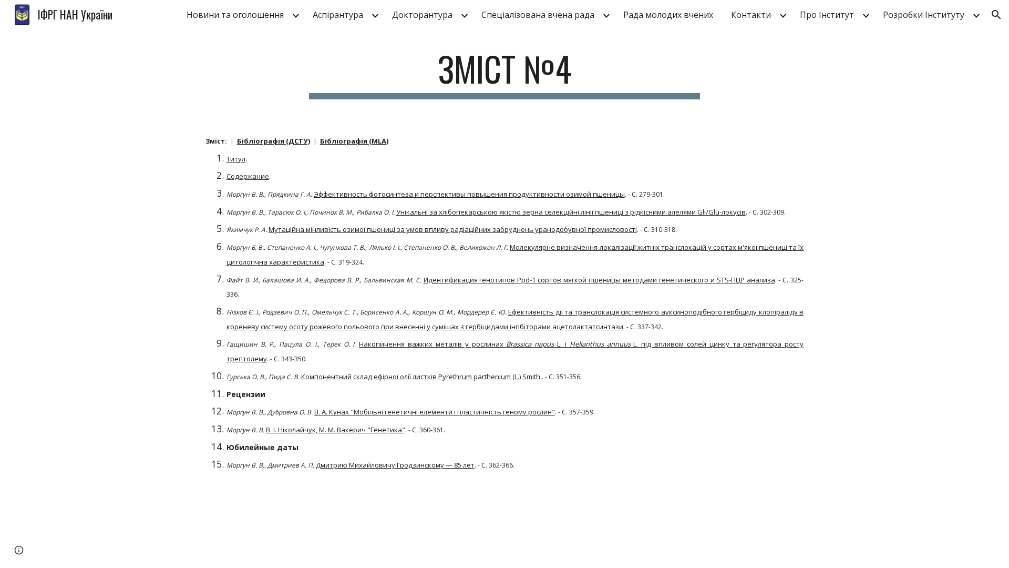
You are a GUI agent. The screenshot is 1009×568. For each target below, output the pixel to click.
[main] (504, 74)
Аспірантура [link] (338, 15)
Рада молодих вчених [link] (668, 15)
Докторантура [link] (422, 15)
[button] (996, 14)
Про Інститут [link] (827, 15)
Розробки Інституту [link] (923, 15)
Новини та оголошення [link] (235, 15)
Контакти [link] (751, 15)
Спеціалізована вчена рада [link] (537, 15)
